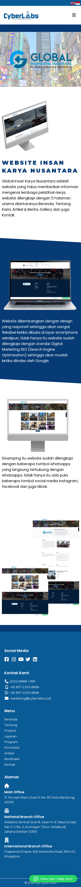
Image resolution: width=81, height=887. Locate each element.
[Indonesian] (78, 3)
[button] (74, 15)
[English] (73, 3)
